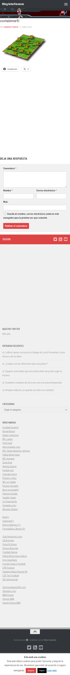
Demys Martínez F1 (11, 524)
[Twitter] (55, 239)
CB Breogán (8, 540)
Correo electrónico (46, 190)
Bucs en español (10, 489)
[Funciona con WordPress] (27, 640)
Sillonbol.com (9, 591)
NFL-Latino (7, 439)
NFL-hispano (8, 458)
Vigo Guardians (9, 560)
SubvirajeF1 (8, 521)
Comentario (9, 168)
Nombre (8, 190)
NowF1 (5, 517)
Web (5, 202)
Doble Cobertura (10, 435)
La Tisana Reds (9, 501)
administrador (11, 27)
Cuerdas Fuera (9, 474)
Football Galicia (9, 552)
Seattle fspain (9, 497)
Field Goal (7, 443)
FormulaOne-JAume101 (13, 528)
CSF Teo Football (10, 575)
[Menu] (66, 4)
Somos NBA (8, 599)
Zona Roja (7, 462)
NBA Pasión (8, 595)
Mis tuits (6, 333)
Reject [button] (42, 670)
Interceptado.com (11, 447)
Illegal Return (8, 431)
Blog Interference (13, 4)
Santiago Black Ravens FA (14, 571)
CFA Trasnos (8, 567)
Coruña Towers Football (13, 563)
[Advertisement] (35, 111)
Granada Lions (9, 505)
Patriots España (9, 493)
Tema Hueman (50, 640)
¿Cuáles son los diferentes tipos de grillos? (26, 363)
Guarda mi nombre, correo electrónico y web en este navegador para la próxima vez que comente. (31, 216)
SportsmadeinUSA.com (14, 587)
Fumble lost (8, 470)
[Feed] (60, 239)
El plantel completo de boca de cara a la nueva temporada (33, 382)
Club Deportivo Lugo (12, 536)
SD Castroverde (10, 579)
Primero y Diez (9, 478)
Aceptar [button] (31, 670)
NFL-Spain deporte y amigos (16, 450)
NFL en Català (9, 482)
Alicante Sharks (10, 509)
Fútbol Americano (11, 454)
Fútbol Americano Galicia (14, 556)
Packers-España (10, 485)
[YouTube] (66, 239)
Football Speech (10, 427)
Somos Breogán (10, 548)
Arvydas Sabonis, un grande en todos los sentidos (29, 390)
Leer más (52, 670)
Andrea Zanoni (9, 466)
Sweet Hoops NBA (11, 602)
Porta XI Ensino (9, 544)
